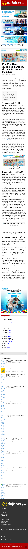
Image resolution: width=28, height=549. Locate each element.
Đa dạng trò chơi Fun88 (9, 95)
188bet (10, 339)
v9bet (9, 343)
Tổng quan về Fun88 (9, 94)
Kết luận (6, 99)
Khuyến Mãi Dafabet (6, 524)
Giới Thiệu (3, 546)
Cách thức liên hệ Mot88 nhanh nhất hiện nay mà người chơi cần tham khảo (16, 439)
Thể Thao (3, 512)
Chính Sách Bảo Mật (12, 546)
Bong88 (10, 321)
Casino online (4, 514)
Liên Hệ (20, 546)
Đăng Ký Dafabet (5, 519)
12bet (9, 327)
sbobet (9, 345)
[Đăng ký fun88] (14, 300)
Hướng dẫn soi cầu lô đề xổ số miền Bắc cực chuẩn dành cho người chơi (16, 369)
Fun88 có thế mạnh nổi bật (10, 97)
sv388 (8, 347)
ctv (4, 74)
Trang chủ (3, 44)
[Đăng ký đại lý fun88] (14, 14)
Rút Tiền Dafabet (5, 522)
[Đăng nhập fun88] (14, 39)
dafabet (9, 325)
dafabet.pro (11, 544)
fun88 (9, 336)
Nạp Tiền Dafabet (5, 521)
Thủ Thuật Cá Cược (11, 44)
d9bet (10, 330)
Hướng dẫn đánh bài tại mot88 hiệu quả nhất (16, 401)
